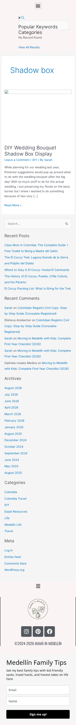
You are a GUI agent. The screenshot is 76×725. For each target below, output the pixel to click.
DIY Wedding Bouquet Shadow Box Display (30, 151)
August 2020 (13, 472)
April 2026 (11, 407)
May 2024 (11, 466)
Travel (8, 531)
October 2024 (13, 446)
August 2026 (13, 388)
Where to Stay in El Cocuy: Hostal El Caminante (36, 270)
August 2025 (13, 433)
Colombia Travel (15, 498)
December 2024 (15, 440)
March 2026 (12, 414)
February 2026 (14, 420)
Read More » (13, 205)
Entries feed (12, 557)
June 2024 (11, 459)
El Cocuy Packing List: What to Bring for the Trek (37, 288)
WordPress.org (14, 570)
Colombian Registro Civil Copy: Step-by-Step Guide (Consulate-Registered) (36, 325)
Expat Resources (15, 511)
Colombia (10, 492)
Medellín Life (13, 524)
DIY (34, 160)
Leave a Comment (17, 160)
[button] (38, 5)
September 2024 (15, 453)
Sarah (8, 308)
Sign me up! (38, 714)
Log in (8, 550)
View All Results (29, 47)
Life (7, 518)
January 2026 (13, 427)
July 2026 (11, 394)
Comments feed (15, 563)
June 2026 (11, 401)
